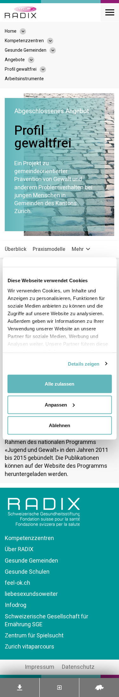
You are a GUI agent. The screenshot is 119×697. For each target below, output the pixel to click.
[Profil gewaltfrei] (46, 69)
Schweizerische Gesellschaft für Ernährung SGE (46, 620)
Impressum (39, 667)
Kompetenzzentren (29, 538)
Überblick (15, 249)
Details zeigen (83, 363)
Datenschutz (78, 667)
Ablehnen (59, 425)
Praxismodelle (49, 249)
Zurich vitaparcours (29, 646)
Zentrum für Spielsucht (34, 635)
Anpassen (56, 404)
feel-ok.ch (17, 583)
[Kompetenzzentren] (53, 41)
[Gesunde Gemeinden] (55, 50)
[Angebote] (34, 60)
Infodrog (15, 605)
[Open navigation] (110, 12)
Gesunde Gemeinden (31, 561)
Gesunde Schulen (27, 572)
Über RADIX (19, 549)
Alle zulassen (59, 384)
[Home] (20, 12)
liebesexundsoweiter (31, 594)
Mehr (78, 249)
